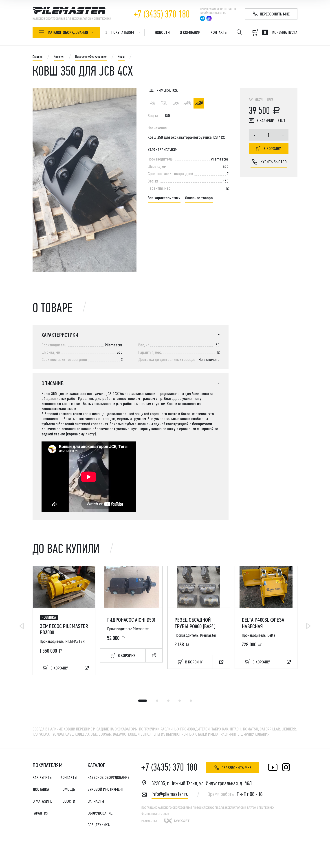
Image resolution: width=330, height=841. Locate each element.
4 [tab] (179, 701)
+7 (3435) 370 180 (162, 14)
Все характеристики (164, 197)
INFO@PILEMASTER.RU (213, 13)
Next (308, 626)
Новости (162, 32)
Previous (21, 626)
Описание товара (199, 197)
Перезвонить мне (236, 767)
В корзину (272, 148)
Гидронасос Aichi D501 (131, 620)
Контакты (219, 32)
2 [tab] (157, 701)
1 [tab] (142, 701)
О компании (190, 32)
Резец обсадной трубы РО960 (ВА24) (195, 623)
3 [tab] (168, 701)
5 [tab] (191, 701)
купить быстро (274, 161)
